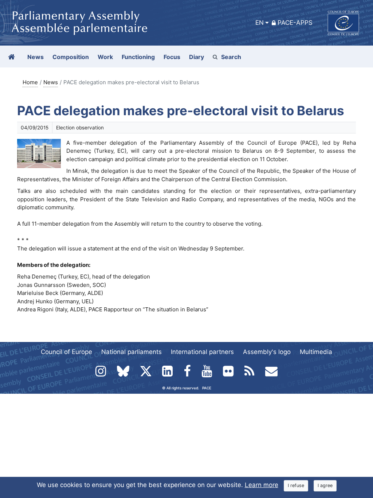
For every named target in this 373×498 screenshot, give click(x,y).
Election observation (80, 128)
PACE (206, 388)
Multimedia (316, 351)
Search (231, 57)
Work (105, 57)
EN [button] (259, 22)
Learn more (261, 485)
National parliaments (131, 351)
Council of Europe (66, 351)
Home (30, 82)
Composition (70, 57)
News (50, 82)
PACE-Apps (295, 22)
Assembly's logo (267, 351)
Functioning (138, 57)
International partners (202, 351)
